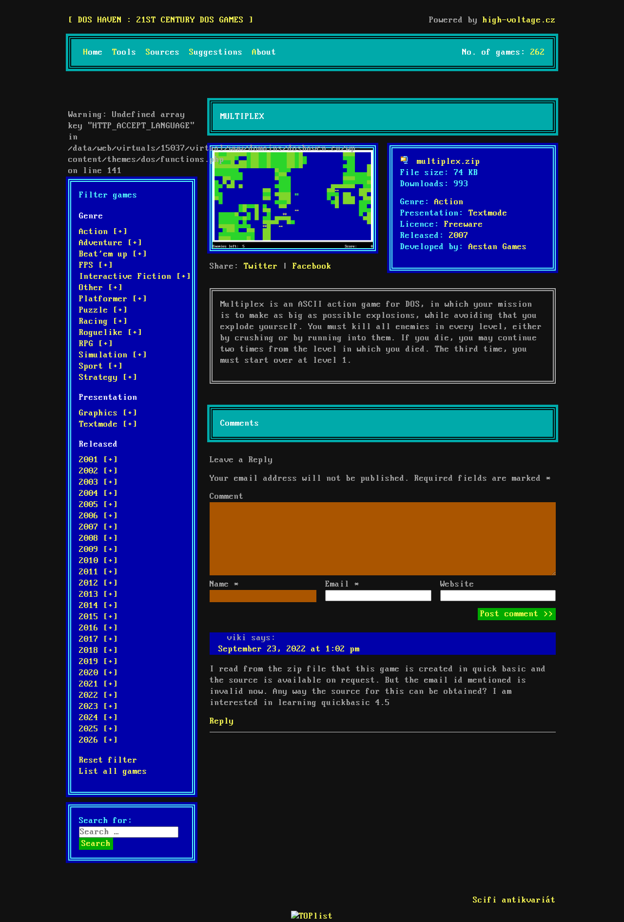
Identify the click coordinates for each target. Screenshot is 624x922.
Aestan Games (497, 247)
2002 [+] (98, 471)
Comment (227, 496)
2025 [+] (98, 729)
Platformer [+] (113, 299)
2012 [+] (98, 583)
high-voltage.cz (519, 20)
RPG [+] (96, 344)
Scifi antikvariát (514, 900)
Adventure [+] (110, 243)
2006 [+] (98, 516)
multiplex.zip (448, 161)
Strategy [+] (108, 377)
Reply (222, 721)
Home (93, 52)
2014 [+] (98, 605)
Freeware (463, 224)
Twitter (261, 266)
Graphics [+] (108, 413)
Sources (163, 52)
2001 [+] (98, 460)
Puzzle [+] (103, 310)
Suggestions (216, 52)
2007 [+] (98, 527)
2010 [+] (98, 561)
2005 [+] (98, 505)
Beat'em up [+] (113, 254)
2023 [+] (98, 706)
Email (342, 584)
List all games (113, 771)
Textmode (487, 213)
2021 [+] (98, 684)
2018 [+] (98, 650)
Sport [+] (101, 366)
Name (224, 584)
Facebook (312, 266)
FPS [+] (96, 265)
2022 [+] (98, 695)
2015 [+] (98, 617)
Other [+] (101, 288)
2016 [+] (98, 628)
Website (457, 584)
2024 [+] (98, 718)
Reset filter (108, 760)
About (264, 52)
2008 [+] (98, 538)
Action (449, 202)
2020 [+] (98, 673)
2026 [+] (98, 740)
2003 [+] (98, 482)
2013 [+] (98, 594)
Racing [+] (103, 321)
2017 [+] (98, 639)
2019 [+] (98, 662)
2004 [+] (98, 493)
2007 (458, 235)
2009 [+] (98, 549)
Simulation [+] (113, 355)
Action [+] (103, 231)
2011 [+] (98, 572)
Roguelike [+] (110, 332)
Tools (124, 52)
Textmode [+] (108, 424)
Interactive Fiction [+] (135, 276)
